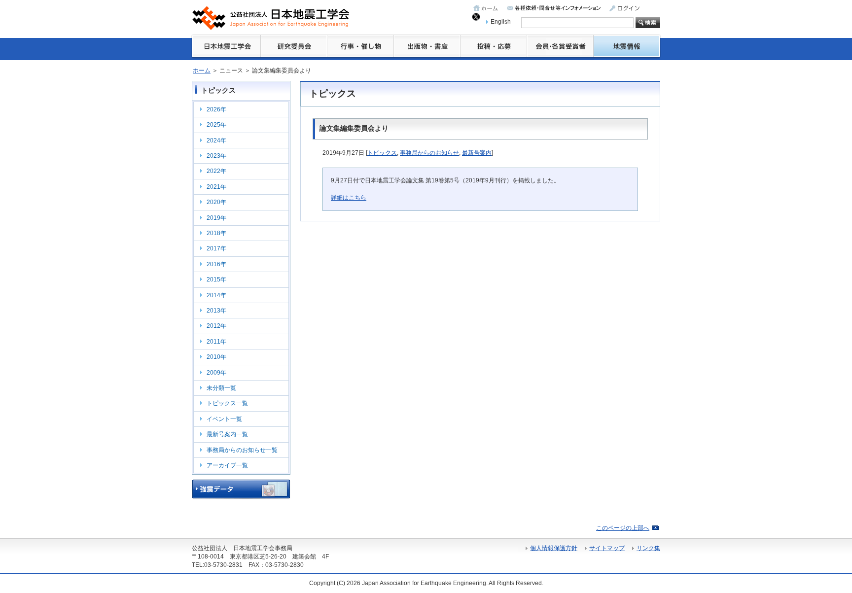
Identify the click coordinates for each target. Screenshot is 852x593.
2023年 (216, 155)
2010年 (216, 356)
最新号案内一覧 (227, 434)
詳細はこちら (348, 197)
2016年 (216, 264)
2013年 (216, 310)
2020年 (216, 202)
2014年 (216, 295)
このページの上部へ (622, 527)
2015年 (216, 279)
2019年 (216, 217)
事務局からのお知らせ (429, 152)
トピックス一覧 (227, 403)
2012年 (216, 325)
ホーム (202, 70)
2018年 (216, 233)
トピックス (382, 152)
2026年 (216, 109)
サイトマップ (607, 548)
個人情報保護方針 (553, 548)
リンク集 (648, 548)
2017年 (216, 248)
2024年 (216, 140)
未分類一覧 (221, 387)
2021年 (216, 186)
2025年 (216, 124)
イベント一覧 (224, 419)
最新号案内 (477, 152)
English (501, 21)
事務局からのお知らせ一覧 (242, 450)
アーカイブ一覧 (227, 465)
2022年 (216, 171)
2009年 (216, 372)
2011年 (216, 341)
